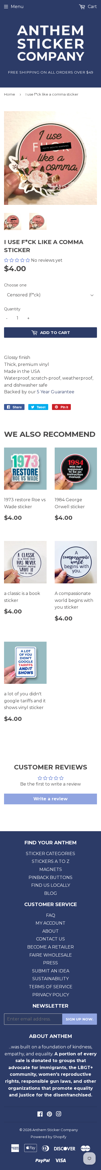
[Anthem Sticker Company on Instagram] (58, 1114)
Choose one (15, 285)
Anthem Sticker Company (55, 1130)
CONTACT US (50, 939)
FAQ (50, 915)
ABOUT (50, 931)
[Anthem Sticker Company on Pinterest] (49, 1114)
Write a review (50, 798)
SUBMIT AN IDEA (50, 970)
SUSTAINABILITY (50, 978)
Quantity (12, 309)
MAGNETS (50, 869)
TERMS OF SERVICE (50, 986)
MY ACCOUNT (50, 923)
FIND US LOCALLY (50, 885)
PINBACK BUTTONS (50, 877)
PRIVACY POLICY (50, 994)
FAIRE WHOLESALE (50, 955)
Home (9, 94)
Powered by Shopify (48, 1137)
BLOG (50, 893)
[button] (17, 260)
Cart (92, 6)
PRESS (50, 962)
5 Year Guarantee (55, 391)
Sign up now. (79, 1019)
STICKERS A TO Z (50, 861)
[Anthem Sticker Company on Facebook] (40, 1114)
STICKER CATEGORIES (50, 853)
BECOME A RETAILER (50, 947)
